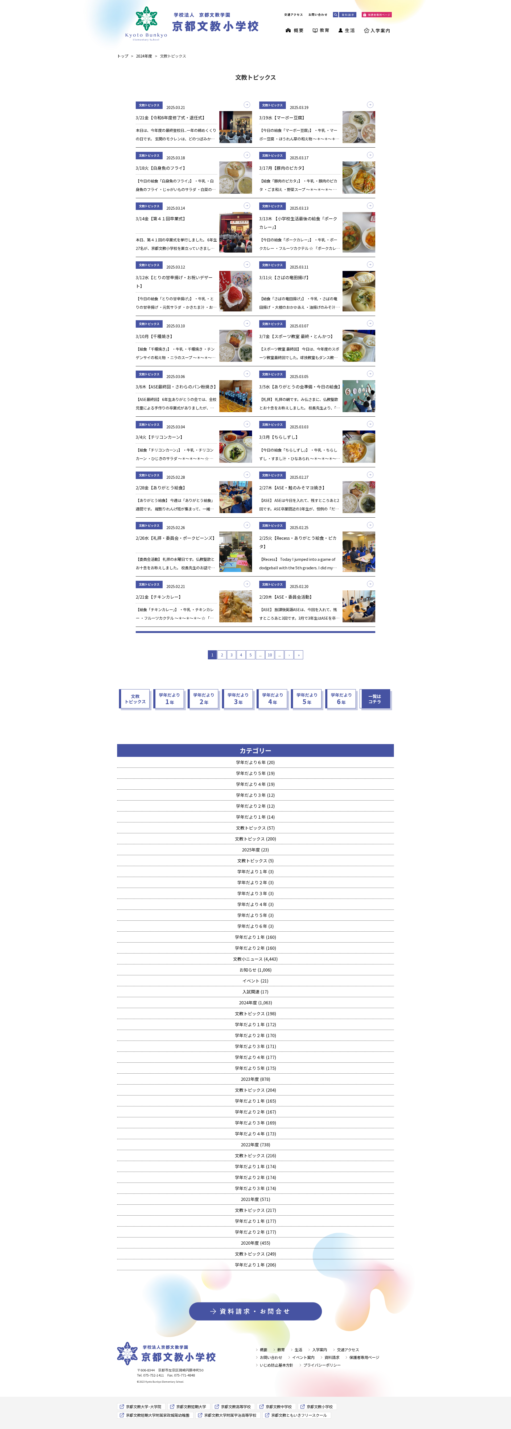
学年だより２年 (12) (255, 806)
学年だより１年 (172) (255, 1024)
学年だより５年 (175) (255, 1068)
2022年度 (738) (255, 1144)
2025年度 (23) (255, 849)
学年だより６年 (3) (255, 926)
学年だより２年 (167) (255, 1112)
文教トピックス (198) (255, 1013)
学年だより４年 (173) (255, 1133)
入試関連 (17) (255, 991)
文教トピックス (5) (255, 860)
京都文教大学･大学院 (143, 1406)
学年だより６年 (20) (255, 762)
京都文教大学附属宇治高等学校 (230, 1415)
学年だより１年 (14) (255, 817)
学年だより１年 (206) (255, 1264)
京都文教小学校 (320, 1406)
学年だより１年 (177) (255, 1221)
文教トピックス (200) (255, 838)
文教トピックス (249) (255, 1254)
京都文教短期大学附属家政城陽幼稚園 (157, 1415)
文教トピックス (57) (255, 828)
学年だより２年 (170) (255, 1035)
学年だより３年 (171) (255, 1046)
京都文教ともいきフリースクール (299, 1415)
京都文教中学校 (279, 1406)
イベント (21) (255, 980)
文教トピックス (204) (255, 1090)
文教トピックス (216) (255, 1155)
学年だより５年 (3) (255, 915)
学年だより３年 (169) (255, 1122)
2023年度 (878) (255, 1079)
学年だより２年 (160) (255, 948)
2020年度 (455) (255, 1243)
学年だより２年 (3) (255, 882)
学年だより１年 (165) (255, 1101)
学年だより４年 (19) (255, 784)
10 (270, 654)
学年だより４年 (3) (255, 904)
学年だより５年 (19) (255, 773)
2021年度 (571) (255, 1199)
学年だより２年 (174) (255, 1177)
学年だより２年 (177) (255, 1232)
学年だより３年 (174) (255, 1188)
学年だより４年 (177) (255, 1057)
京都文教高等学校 (236, 1406)
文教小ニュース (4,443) (255, 959)
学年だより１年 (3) (255, 871)
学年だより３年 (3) (255, 893)
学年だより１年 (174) (255, 1166)
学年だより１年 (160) (255, 937)
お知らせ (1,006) (256, 970)
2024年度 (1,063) (255, 1002)
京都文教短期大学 (191, 1406)
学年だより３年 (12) (255, 795)
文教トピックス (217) (255, 1210)
